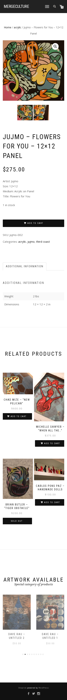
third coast (43, 241)
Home (7, 27)
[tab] (25, 266)
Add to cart (35, 223)
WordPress (43, 688)
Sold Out (17, 521)
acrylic (17, 27)
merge (16, 6)
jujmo (31, 241)
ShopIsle (22, 688)
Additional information (24, 266)
